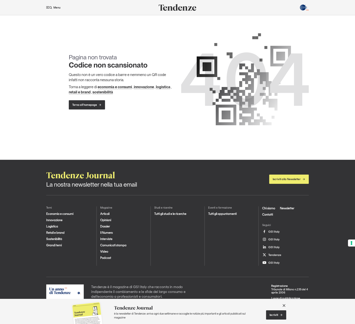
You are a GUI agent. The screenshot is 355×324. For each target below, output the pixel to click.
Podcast (105, 258)
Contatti (267, 214)
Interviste (106, 239)
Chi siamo (268, 208)
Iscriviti (274, 315)
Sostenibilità (54, 239)
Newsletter (287, 208)
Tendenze (274, 255)
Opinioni (105, 220)
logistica (163, 87)
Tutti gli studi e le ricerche (170, 214)
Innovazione (54, 220)
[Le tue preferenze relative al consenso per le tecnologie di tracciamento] (351, 243)
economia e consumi (115, 87)
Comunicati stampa (113, 245)
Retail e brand (55, 232)
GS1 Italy (274, 231)
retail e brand (80, 92)
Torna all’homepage (84, 105)
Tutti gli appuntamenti (222, 214)
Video (104, 251)
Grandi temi (54, 245)
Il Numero (106, 232)
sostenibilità (102, 92)
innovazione (144, 87)
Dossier (105, 226)
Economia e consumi (59, 214)
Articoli (104, 214)
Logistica (52, 226)
